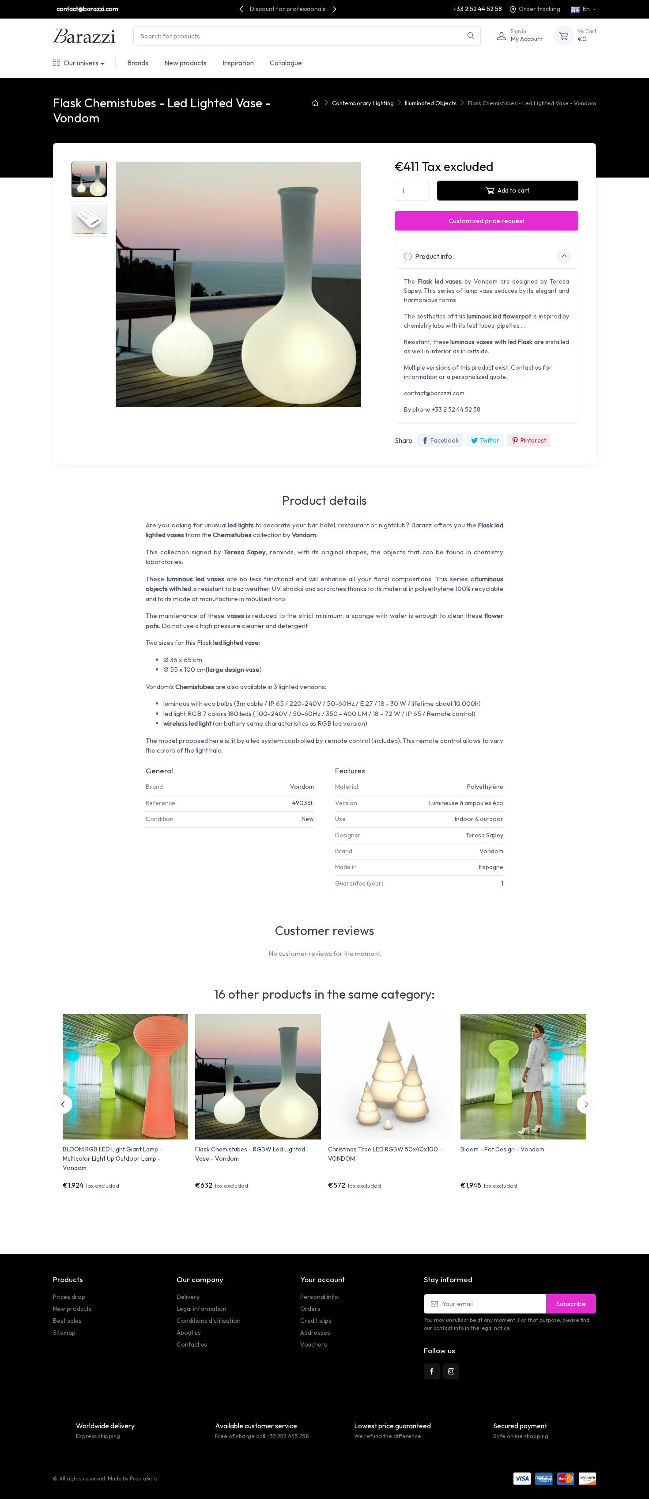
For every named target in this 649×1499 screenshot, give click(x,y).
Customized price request (486, 220)
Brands (137, 62)
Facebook (444, 440)
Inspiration (238, 62)
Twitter (489, 440)
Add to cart (513, 190)
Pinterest (533, 440)
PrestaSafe (143, 1478)
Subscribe (571, 1303)
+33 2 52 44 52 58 (477, 9)
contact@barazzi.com (87, 9)
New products (185, 62)
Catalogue (286, 62)
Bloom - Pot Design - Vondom (502, 1149)
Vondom (302, 787)
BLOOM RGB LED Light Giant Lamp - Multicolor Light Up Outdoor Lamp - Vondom (112, 1158)
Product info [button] (433, 256)
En (586, 9)
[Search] (471, 36)
